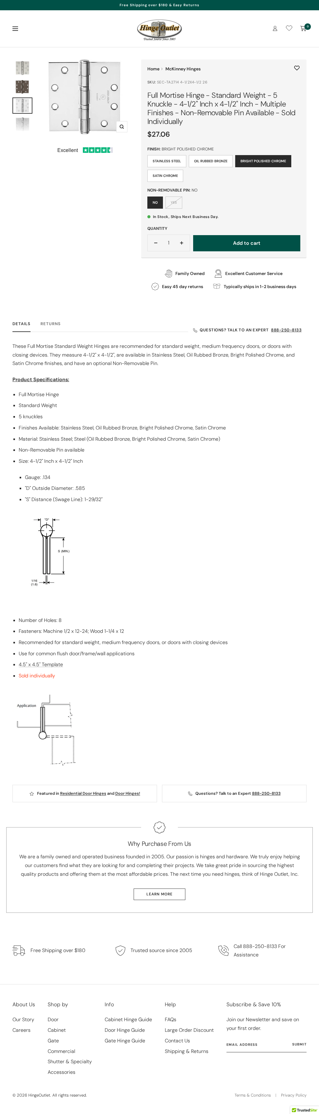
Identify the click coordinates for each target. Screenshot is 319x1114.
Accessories (61, 1072)
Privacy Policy (294, 1095)
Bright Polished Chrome (263, 161)
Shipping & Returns (186, 1051)
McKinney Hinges (183, 69)
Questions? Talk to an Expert (251, 330)
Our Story (23, 1019)
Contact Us (177, 1040)
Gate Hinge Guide (125, 1040)
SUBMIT (299, 1044)
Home (153, 69)
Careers (21, 1030)
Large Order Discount (189, 1030)
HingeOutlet (39, 1095)
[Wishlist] (289, 29)
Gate (53, 1040)
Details (21, 323)
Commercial (61, 1051)
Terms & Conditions (253, 1095)
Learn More (159, 894)
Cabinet (57, 1030)
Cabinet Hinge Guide (128, 1019)
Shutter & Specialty (70, 1061)
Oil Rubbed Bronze (210, 161)
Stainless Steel (167, 161)
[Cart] (303, 28)
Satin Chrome (165, 175)
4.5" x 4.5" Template (41, 664)
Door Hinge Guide (125, 1030)
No (155, 202)
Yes (174, 202)
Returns (50, 323)
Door (53, 1019)
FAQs (170, 1019)
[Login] (275, 28)
